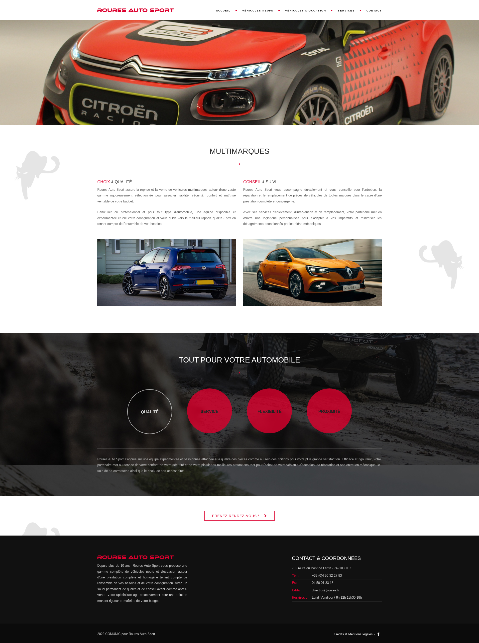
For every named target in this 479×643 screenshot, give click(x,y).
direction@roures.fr (325, 590)
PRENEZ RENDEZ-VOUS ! (235, 516)
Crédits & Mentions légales (353, 634)
